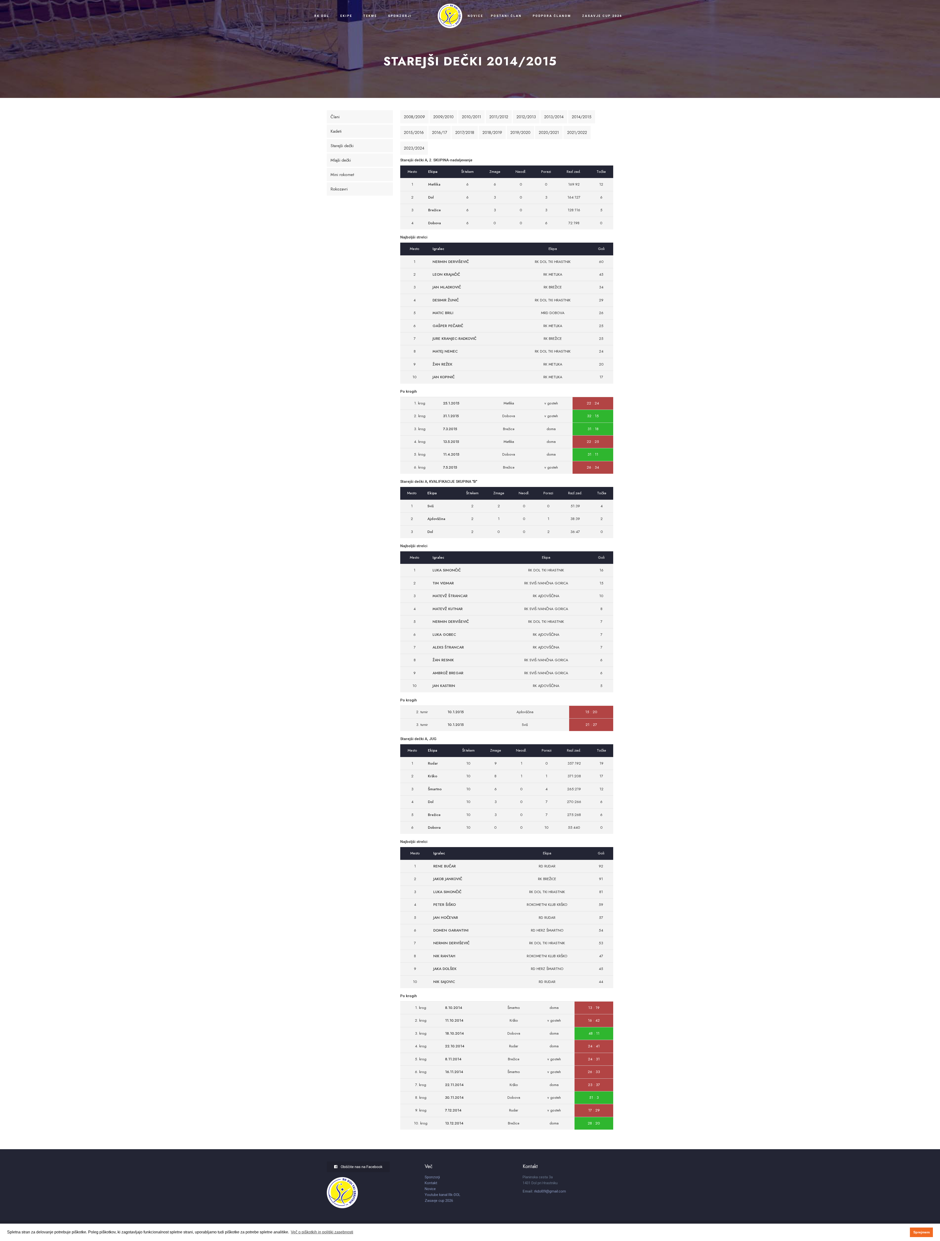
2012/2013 (526, 117)
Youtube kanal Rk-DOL (442, 1195)
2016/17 (439, 132)
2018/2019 (492, 132)
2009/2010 (443, 117)
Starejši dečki (341, 146)
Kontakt (431, 1183)
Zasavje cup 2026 (602, 16)
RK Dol (321, 16)
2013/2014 (554, 117)
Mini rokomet (342, 174)
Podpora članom (552, 16)
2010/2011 (471, 117)
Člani (335, 117)
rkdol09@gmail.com (550, 1191)
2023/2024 (414, 148)
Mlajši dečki (340, 160)
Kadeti (335, 131)
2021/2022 (577, 132)
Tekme (370, 16)
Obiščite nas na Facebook (361, 1167)
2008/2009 (414, 117)
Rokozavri (339, 189)
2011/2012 (498, 117)
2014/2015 (581, 117)
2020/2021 (549, 132)
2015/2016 (414, 132)
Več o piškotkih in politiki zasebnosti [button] (322, 1232)
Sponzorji (399, 16)
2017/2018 (464, 132)
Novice (475, 16)
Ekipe (346, 16)
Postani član (506, 16)
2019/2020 (520, 132)
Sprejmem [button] (921, 1232)
